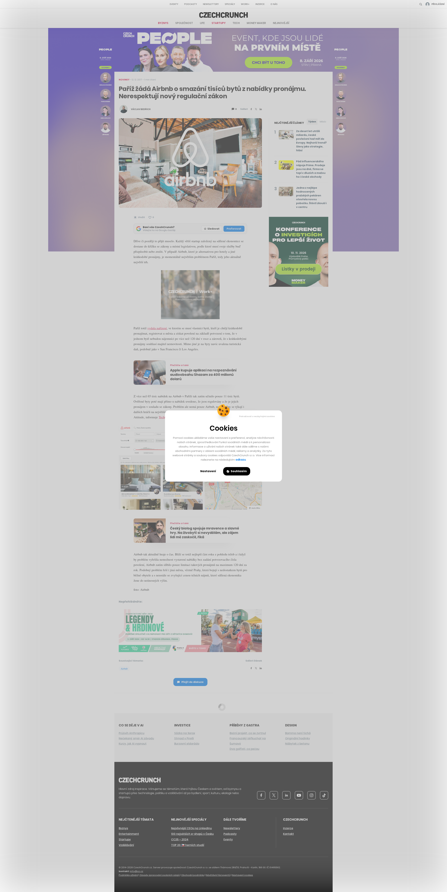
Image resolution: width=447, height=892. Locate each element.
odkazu (241, 459)
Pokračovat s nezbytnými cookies (257, 416)
